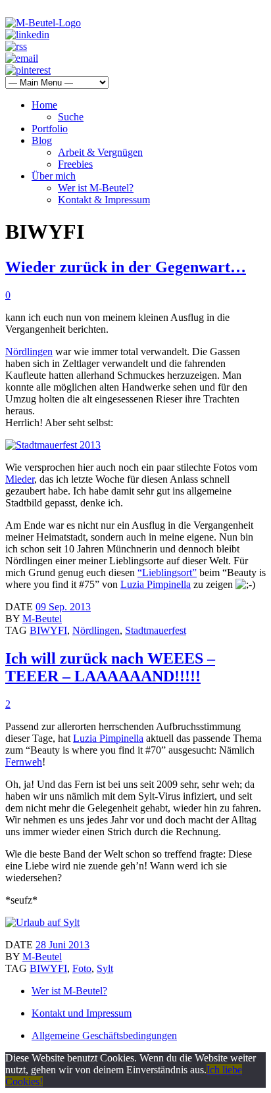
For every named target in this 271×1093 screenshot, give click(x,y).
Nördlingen (29, 351)
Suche (71, 116)
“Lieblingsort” (167, 572)
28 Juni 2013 (62, 944)
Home (44, 104)
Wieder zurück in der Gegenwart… (125, 267)
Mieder (19, 479)
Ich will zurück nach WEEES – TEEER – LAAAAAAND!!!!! (110, 667)
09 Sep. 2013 (63, 606)
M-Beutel (42, 618)
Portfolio (50, 128)
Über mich (54, 176)
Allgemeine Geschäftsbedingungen (104, 1035)
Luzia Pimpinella (155, 584)
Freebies (75, 164)
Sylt (105, 968)
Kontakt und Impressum (82, 1013)
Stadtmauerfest (155, 630)
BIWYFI (48, 630)
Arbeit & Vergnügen (100, 152)
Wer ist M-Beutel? (96, 187)
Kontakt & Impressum (104, 199)
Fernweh (23, 761)
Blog (42, 140)
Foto (81, 968)
